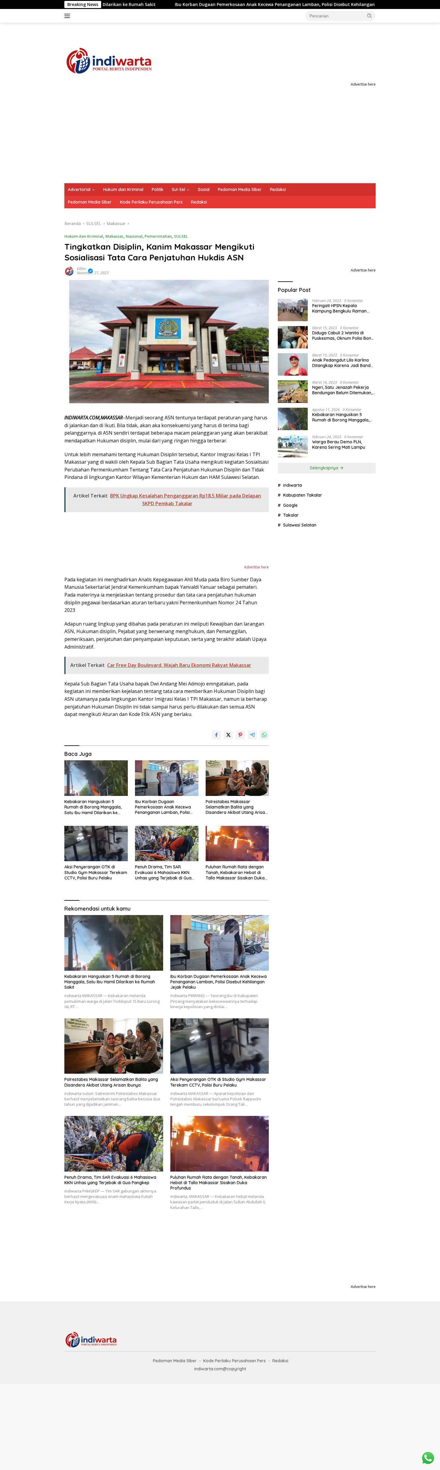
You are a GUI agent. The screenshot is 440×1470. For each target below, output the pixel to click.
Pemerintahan (158, 236)
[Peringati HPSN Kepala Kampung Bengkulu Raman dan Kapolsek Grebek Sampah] (293, 310)
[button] (370, 15)
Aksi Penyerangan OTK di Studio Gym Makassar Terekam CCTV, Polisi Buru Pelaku (95, 872)
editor (82, 268)
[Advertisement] (220, 138)
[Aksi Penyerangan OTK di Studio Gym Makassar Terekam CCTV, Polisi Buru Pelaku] (96, 843)
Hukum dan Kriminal (123, 189)
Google (290, 505)
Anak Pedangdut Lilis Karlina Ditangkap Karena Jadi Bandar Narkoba (343, 362)
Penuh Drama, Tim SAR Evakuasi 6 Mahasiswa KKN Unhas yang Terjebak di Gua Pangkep (163, 872)
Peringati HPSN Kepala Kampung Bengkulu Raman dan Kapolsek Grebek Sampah (343, 308)
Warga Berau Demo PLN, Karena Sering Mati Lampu (338, 444)
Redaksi (278, 189)
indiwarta (292, 485)
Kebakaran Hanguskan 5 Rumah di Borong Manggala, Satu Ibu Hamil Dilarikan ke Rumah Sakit (93, 807)
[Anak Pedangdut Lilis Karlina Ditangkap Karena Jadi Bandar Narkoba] (293, 364)
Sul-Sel (178, 189)
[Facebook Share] (216, 734)
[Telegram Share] (252, 734)
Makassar (114, 236)
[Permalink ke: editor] (69, 270)
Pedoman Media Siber (240, 189)
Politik (157, 189)
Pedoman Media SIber (90, 202)
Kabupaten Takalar (302, 495)
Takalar (291, 515)
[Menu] (68, 16)
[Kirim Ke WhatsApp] (264, 734)
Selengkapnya (324, 468)
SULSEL (181, 236)
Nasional (134, 236)
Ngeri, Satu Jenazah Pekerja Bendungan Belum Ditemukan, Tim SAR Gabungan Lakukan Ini (343, 390)
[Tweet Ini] (228, 734)
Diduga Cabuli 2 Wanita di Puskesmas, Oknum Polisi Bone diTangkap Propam (343, 335)
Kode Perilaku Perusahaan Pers (151, 202)
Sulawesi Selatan (299, 525)
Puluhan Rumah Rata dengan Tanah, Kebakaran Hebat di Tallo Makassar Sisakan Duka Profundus (235, 872)
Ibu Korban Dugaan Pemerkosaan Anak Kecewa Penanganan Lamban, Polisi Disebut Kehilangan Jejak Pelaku (227, 4)
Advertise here (363, 84)
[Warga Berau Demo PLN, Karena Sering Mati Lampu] (293, 446)
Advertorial (79, 189)
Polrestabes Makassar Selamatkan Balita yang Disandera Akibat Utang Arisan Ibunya (236, 807)
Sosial (204, 189)
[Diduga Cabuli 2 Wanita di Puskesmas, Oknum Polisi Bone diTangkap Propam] (293, 337)
